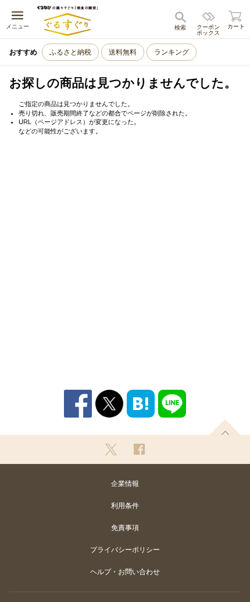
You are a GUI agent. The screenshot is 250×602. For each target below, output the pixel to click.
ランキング (171, 52)
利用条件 (125, 506)
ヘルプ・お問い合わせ (125, 572)
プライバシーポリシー (125, 550)
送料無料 (123, 52)
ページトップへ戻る (225, 427)
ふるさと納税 (70, 52)
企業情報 (125, 484)
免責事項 (125, 528)
